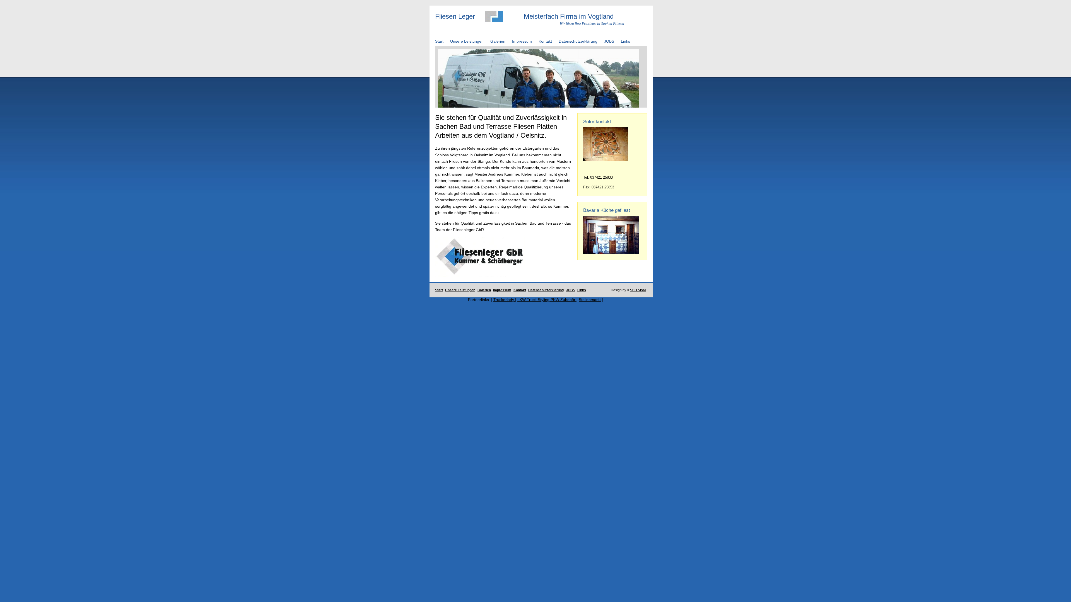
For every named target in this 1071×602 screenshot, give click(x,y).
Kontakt (545, 41)
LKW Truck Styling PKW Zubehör (546, 299)
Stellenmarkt (590, 299)
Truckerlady (504, 299)
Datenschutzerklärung (578, 41)
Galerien (497, 41)
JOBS (609, 41)
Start (439, 41)
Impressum (522, 41)
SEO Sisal (638, 290)
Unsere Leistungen (467, 41)
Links (625, 41)
